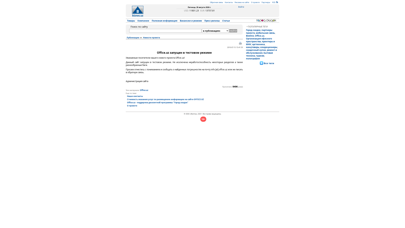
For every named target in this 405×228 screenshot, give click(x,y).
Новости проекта (151, 37)
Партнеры (266, 2)
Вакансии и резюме (191, 20)
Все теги (269, 63)
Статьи (226, 20)
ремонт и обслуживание (261, 51)
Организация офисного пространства (259, 40)
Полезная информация (164, 20)
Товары (131, 20)
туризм (260, 55)
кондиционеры (268, 47)
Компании (143, 20)
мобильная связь (265, 33)
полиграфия (253, 58)
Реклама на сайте (242, 2)
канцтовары (252, 47)
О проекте (255, 2)
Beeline (250, 35)
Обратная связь (216, 2)
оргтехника (258, 44)
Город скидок (253, 30)
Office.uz (259, 35)
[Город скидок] (266, 20)
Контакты (229, 2)
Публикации (133, 37)
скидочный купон (256, 50)
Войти (241, 7)
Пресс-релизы (212, 20)
